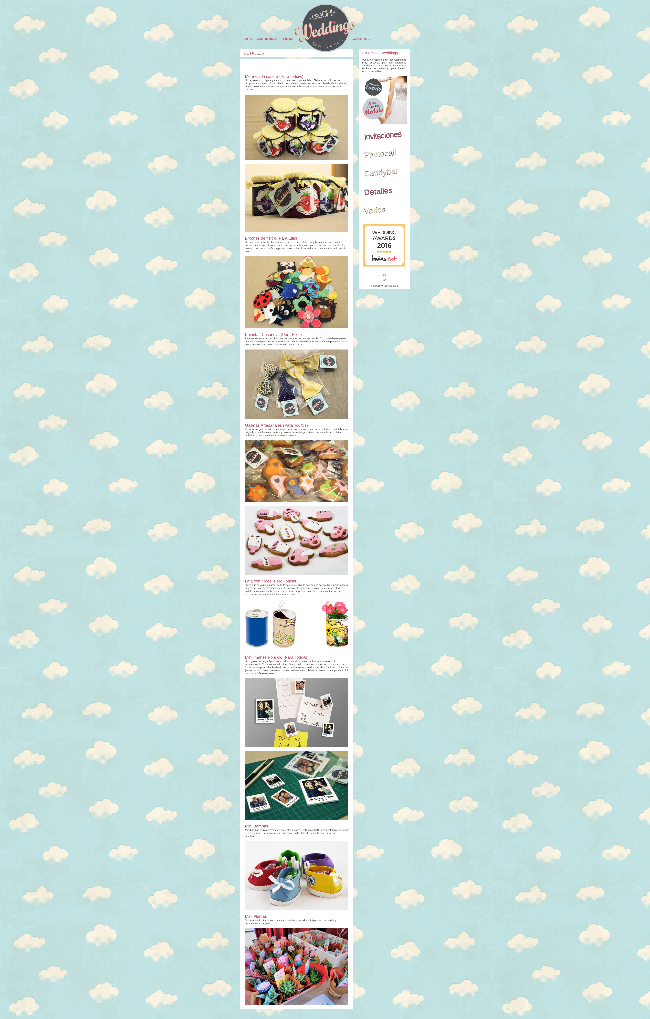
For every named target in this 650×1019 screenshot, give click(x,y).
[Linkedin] (393, 39)
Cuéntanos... (361, 38)
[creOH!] (401, 39)
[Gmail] (388, 39)
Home (248, 38)
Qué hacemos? (267, 38)
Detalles (254, 53)
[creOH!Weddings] (325, 51)
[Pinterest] (377, 39)
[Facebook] (383, 39)
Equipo (288, 38)
